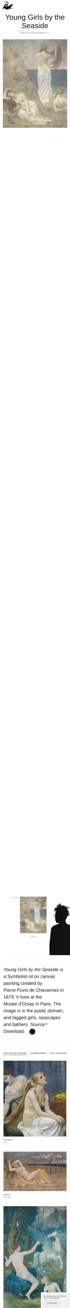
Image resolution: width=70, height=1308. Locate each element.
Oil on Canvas (41, 976)
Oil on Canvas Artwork (60, 1053)
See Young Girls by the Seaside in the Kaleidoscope (32, 1032)
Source (37, 1024)
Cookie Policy (55, 1298)
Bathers (20, 1024)
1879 (8, 997)
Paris (45, 1004)
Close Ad (57, 788)
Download (13, 1031)
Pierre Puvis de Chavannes (33, 33)
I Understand (51, 1303)
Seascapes (50, 1018)
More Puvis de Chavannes (15, 1053)
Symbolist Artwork (38, 1053)
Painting (11, 983)
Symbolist (17, 976)
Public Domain (48, 1011)
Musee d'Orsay (18, 1004)
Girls (32, 1018)
